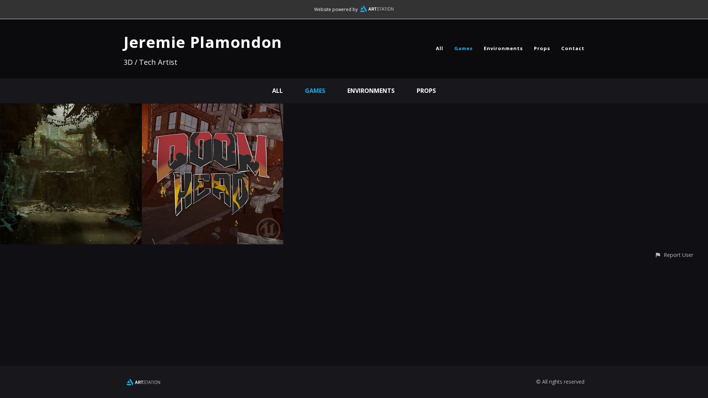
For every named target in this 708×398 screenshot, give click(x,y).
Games (463, 48)
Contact (572, 48)
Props (542, 48)
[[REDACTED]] (71, 109)
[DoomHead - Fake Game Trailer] (212, 109)
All (439, 48)
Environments (503, 48)
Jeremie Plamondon (203, 41)
